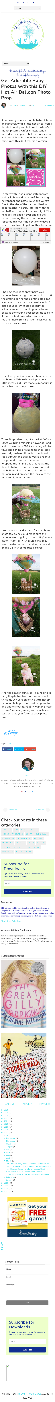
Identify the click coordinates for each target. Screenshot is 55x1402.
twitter (19, 749)
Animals (6, 830)
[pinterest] (18, 3)
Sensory (18, 847)
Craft (33, 105)
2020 (6, 1124)
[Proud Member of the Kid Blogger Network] (14, 1373)
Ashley (14, 105)
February (10, 1177)
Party (31, 843)
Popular (27, 1104)
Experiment (8, 838)
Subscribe (27, 891)
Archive (10, 1104)
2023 (6, 1115)
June (8, 1152)
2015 (6, 1183)
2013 (6, 1188)
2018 (6, 1129)
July (8, 1149)
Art (16, 830)
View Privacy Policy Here (11, 921)
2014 (6, 1186)
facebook (8, 749)
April (8, 1158)
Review (41, 843)
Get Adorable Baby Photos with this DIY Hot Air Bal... (28, 1163)
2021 (6, 1121)
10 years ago (24, 105)
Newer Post (13, 810)
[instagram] (28, 3)
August (9, 1147)
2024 (6, 1112)
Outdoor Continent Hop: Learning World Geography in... (29, 1166)
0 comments (49, 105)
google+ (31, 749)
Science (6, 847)
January (9, 1180)
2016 (6, 1135)
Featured (45, 1104)
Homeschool (24, 838)
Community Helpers (12, 834)
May (8, 1155)
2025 (6, 1110)
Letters (38, 838)
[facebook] (23, 3)
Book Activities (29, 830)
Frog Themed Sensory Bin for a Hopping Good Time (28, 1169)
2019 (6, 1127)
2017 (6, 1132)
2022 (6, 1118)
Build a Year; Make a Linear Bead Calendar (24, 1171)
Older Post (40, 810)
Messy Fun (7, 843)
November (10, 1141)
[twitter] (34, 3)
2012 (6, 1191)
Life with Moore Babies (29, 1394)
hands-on (7, 852)
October (10, 1144)
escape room (33, 847)
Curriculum (42, 834)
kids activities (24, 852)
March (9, 1161)
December (10, 1138)
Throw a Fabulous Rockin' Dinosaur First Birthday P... (28, 1174)
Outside (20, 843)
